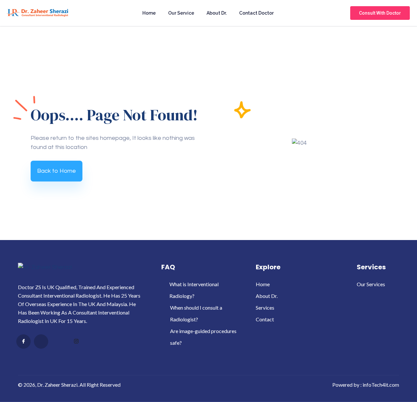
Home (149, 13)
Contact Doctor (256, 13)
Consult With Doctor (380, 13)
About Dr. (217, 13)
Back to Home (56, 171)
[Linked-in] (58, 342)
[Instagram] (76, 342)
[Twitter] (41, 341)
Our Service (181, 13)
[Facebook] (23, 341)
